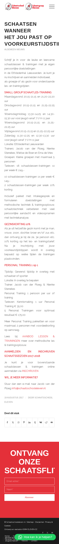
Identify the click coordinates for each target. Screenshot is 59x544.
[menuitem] (50, 6)
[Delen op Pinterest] (24, 422)
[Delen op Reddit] (46, 422)
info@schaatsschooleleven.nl (29, 388)
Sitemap (30, 522)
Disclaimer (39, 522)
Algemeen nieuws (14, 49)
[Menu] (50, 6)
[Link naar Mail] (52, 532)
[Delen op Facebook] (7, 422)
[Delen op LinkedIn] (29, 422)
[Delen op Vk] (40, 422)
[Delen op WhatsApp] (18, 422)
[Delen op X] (13, 422)
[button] (35, 537)
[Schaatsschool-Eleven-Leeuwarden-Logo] (24, 6)
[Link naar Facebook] (42, 532)
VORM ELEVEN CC (29, 529)
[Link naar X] (47, 532)
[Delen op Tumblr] (35, 422)
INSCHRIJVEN (30, 370)
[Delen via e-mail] (51, 422)
